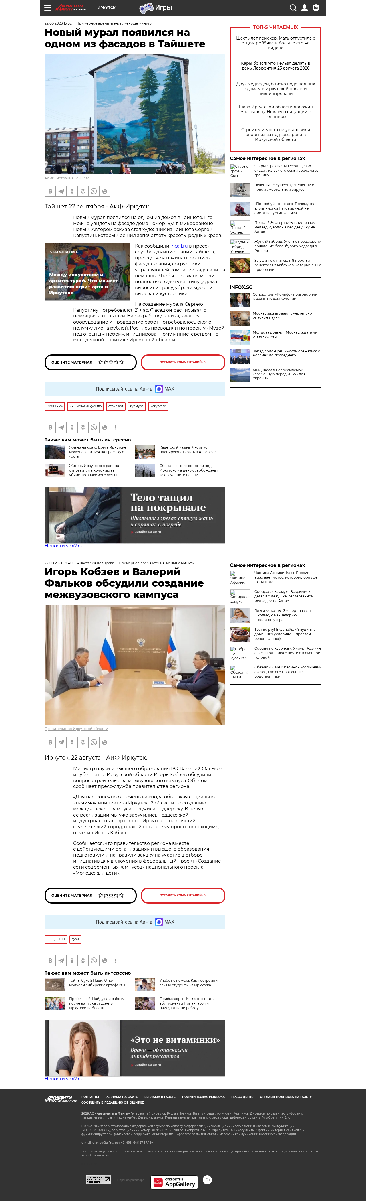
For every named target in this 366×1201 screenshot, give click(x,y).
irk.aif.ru (179, 246)
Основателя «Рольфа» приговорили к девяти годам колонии (285, 297)
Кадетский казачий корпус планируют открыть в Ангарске (188, 449)
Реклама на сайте (122, 1097)
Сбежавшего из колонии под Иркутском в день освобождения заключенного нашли (189, 470)
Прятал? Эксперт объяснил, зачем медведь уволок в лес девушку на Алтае (284, 227)
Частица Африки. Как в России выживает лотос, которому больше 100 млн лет (285, 577)
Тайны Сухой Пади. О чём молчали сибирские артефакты (97, 982)
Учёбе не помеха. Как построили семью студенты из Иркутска (189, 982)
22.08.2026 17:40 (59, 563)
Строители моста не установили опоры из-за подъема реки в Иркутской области (275, 134)
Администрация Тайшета (67, 178)
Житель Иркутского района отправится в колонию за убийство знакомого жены (94, 470)
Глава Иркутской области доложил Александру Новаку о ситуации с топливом (276, 111)
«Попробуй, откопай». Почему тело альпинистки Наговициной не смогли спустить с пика (286, 208)
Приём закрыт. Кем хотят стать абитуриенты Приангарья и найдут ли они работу (187, 1003)
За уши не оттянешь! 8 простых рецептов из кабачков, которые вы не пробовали (287, 265)
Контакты (90, 1097)
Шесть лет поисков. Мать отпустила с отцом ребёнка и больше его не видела (275, 43)
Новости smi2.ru (64, 546)
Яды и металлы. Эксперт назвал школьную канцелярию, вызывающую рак (282, 615)
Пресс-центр (242, 1097)
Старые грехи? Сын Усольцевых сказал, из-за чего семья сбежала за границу (286, 170)
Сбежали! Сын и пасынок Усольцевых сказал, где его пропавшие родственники (287, 672)
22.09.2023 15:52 (58, 23)
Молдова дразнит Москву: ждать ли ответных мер (285, 334)
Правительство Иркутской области (76, 729)
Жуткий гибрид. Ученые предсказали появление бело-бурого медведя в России (287, 246)
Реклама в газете (160, 1097)
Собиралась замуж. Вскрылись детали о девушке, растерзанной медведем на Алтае (283, 596)
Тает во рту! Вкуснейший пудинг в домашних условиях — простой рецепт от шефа (284, 634)
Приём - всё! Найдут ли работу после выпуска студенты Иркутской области (96, 1003)
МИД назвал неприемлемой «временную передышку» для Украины (279, 374)
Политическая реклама (203, 1097)
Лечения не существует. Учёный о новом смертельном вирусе (284, 187)
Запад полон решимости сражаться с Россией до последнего (286, 353)
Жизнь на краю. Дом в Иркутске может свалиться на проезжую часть (97, 452)
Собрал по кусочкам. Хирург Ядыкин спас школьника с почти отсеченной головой (287, 653)
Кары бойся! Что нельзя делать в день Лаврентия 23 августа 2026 (275, 66)
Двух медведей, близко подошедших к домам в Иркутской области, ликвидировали (275, 89)
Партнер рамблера (130, 1180)
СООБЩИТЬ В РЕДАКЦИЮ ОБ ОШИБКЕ (112, 1103)
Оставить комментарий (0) (183, 362)
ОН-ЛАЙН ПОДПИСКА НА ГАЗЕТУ (286, 1097)
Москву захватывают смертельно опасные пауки (282, 315)
